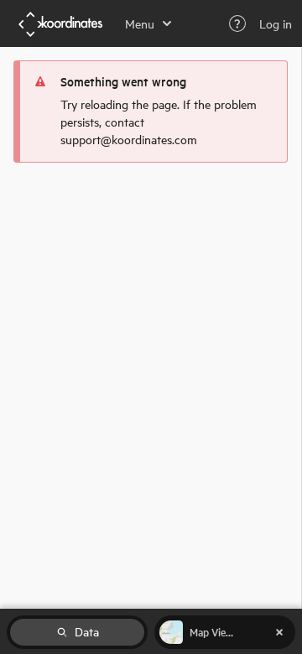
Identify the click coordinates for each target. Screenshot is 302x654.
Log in (275, 23)
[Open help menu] (237, 23)
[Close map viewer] (279, 632)
